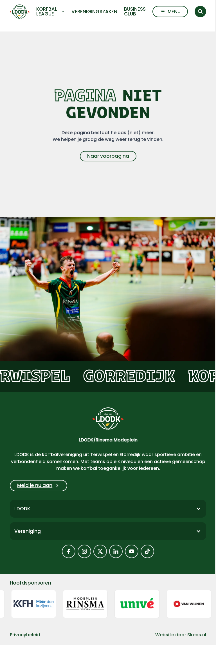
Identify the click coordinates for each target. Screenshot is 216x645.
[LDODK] (20, 11)
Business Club (135, 11)
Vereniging (27, 531)
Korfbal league (46, 11)
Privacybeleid (25, 635)
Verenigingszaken (94, 11)
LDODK (22, 508)
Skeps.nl (196, 635)
